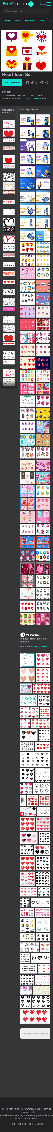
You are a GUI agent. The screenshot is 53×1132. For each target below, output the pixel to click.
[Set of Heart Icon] (27, 350)
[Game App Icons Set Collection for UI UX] (27, 427)
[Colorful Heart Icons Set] (27, 414)
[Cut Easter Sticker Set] (27, 517)
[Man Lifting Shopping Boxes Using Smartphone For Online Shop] (27, 158)
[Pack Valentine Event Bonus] (27, 555)
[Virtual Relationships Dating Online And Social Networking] (27, 145)
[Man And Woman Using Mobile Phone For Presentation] (43, 209)
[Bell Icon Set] (27, 260)
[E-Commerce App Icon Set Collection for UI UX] (27, 299)
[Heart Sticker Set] (43, 299)
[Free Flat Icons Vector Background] (27, 440)
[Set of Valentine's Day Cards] (27, 504)
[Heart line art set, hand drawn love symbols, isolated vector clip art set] (9, 302)
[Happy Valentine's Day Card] (43, 388)
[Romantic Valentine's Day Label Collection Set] (43, 619)
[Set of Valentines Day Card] (27, 581)
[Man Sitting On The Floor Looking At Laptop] (27, 196)
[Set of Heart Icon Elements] (27, 465)
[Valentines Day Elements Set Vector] (43, 517)
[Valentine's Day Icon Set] (27, 324)
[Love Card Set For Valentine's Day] (43, 542)
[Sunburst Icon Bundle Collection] (43, 260)
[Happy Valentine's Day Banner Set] (27, 478)
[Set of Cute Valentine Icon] (27, 529)
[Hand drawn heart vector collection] (9, 319)
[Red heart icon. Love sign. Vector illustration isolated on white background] (9, 337)
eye (42, 20)
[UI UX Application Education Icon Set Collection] (43, 440)
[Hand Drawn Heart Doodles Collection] (9, 355)
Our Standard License (30, 98)
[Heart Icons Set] (43, 401)
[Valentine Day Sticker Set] (43, 478)
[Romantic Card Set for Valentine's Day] (27, 542)
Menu (43, 4)
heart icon (32, 646)
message (30, 20)
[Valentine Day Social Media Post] (27, 388)
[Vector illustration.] (43, 675)
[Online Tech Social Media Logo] (43, 555)
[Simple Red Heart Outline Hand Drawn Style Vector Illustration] (9, 239)
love (17, 20)
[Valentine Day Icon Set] (43, 504)
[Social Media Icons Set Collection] (27, 376)
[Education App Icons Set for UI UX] (43, 581)
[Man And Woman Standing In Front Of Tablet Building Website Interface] (43, 196)
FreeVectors (18, 4)
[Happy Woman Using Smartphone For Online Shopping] (27, 171)
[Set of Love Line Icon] (43, 312)
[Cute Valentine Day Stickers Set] (43, 465)
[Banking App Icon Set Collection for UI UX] (43, 606)
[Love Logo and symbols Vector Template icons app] (44, 969)
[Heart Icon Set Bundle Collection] (27, 247)
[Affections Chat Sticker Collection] (43, 286)
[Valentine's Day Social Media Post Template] (43, 324)
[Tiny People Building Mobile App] (43, 235)
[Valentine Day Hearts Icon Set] (43, 529)
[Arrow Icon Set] (43, 273)
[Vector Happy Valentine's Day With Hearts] (9, 124)
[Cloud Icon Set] (43, 247)
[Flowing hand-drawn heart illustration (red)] (9, 373)
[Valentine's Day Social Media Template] (27, 491)
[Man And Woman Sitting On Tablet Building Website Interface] (27, 209)
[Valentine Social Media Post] (27, 568)
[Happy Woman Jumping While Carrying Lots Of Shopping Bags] (43, 145)
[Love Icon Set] (43, 363)
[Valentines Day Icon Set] (27, 312)
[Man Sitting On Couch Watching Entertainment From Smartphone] (43, 171)
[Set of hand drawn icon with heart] (28, 700)
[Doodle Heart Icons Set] (43, 337)
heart (7, 20)
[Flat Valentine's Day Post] (43, 427)
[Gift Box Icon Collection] (27, 619)
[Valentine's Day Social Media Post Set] (27, 337)
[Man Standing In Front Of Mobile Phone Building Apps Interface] (43, 222)
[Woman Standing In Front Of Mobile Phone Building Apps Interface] (27, 222)
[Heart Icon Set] (43, 350)
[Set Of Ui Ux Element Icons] (43, 491)
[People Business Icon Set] (43, 414)
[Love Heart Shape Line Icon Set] (43, 376)
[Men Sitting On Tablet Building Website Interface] (27, 235)
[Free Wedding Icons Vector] (43, 593)
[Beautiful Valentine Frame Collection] (27, 593)
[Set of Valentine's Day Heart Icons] (27, 273)
